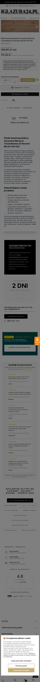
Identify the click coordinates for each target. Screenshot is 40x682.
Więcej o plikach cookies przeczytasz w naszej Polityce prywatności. (19, 654)
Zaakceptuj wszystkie (21, 670)
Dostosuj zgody (21, 666)
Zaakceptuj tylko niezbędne (21, 661)
